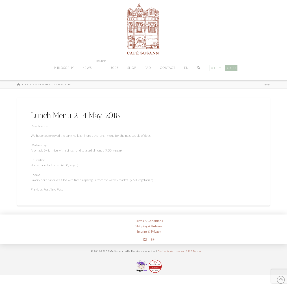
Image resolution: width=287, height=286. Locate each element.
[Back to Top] (281, 280)
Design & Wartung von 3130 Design (180, 251)
